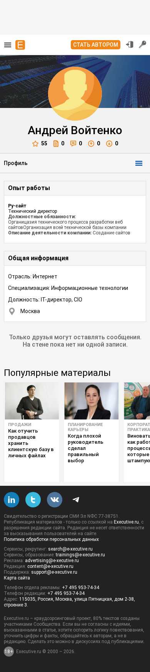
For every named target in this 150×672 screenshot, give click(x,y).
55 (44, 143)
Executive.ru (126, 522)
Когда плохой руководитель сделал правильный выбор (85, 448)
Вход (129, 44)
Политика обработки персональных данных (51, 539)
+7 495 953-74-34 (80, 587)
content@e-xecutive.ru (50, 566)
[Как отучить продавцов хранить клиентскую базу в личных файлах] (31, 400)
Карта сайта (17, 578)
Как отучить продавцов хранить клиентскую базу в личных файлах (31, 443)
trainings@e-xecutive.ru (80, 554)
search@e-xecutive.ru (70, 549)
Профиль (16, 163)
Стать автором (95, 45)
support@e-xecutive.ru (54, 572)
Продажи (19, 424)
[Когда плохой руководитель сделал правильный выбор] (91, 400)
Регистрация (143, 44)
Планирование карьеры (85, 427)
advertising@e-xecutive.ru (52, 560)
